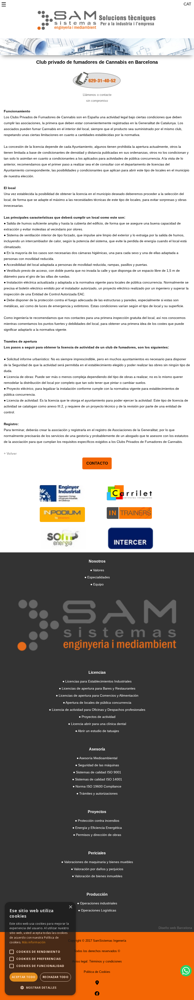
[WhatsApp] (186, 970)
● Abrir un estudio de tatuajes (97, 731)
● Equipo (97, 584)
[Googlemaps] (97, 982)
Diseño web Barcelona (175, 928)
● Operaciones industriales (97, 903)
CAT (187, 4)
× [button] (70, 907)
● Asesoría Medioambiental (97, 758)
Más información (34, 942)
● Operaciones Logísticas (97, 910)
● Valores (97, 570)
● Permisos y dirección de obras (97, 835)
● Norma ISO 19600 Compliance (97, 786)
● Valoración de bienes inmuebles (97, 876)
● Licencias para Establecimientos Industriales (97, 681)
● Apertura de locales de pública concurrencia (97, 702)
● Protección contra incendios (97, 820)
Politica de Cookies (97, 972)
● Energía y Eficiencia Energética (97, 828)
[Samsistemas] (97, 22)
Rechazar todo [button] (55, 977)
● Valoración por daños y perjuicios (97, 869)
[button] (40, 988)
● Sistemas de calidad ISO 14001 (97, 779)
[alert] (40, 948)
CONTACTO (97, 463)
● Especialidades (97, 577)
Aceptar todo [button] (23, 977)
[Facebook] (97, 993)
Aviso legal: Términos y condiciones (97, 961)
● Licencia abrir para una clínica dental (97, 724)
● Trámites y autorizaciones (97, 793)
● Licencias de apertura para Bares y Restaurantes (97, 688)
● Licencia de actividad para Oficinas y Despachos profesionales (97, 710)
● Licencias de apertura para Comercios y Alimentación (97, 695)
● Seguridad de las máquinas (97, 765)
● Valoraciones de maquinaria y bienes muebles (97, 862)
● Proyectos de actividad (97, 717)
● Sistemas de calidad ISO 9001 (97, 772)
